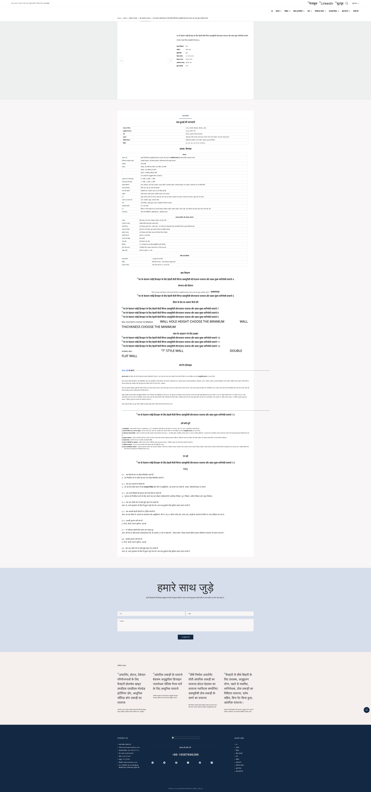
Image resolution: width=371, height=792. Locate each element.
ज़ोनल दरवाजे (125, 376)
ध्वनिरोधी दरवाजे (175, 157)
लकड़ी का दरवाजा (133, 18)
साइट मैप (200, 788)
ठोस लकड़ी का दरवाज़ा (145, 18)
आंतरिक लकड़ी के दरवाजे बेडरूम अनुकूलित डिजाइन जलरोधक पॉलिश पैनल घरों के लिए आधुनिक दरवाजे (165, 697)
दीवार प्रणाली (239, 753)
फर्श (237, 756)
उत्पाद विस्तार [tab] (185, 116)
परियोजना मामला (240, 765)
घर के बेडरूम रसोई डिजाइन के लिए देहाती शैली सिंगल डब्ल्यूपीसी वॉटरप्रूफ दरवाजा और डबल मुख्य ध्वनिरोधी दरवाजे (180, 18)
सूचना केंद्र (238, 768)
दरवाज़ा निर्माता (149, 487)
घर (236, 744)
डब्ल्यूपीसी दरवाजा (202, 376)
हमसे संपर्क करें (239, 771)
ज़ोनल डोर (125, 370)
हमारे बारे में (238, 762)
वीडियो (237, 759)
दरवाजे (124, 18)
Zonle (119, 18)
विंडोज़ (237, 750)
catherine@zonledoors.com (131, 747)
